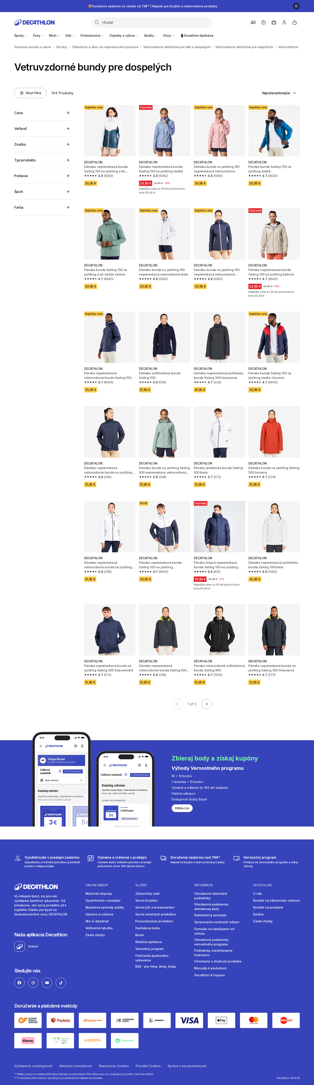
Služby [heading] (141, 885)
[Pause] (296, 6)
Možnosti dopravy (98, 893)
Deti (69, 35)
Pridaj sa (182, 808)
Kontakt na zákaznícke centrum (276, 900)
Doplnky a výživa (123, 35)
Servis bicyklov (146, 900)
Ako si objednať (97, 921)
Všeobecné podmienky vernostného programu (211, 942)
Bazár (139, 935)
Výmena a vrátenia (99, 914)
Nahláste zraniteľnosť (75, 1066)
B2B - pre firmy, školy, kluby (155, 966)
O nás (257, 893)
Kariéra (258, 914)
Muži (53, 35)
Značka (20, 144)
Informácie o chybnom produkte (217, 961)
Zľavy (167, 35)
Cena (18, 113)
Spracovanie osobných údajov (216, 922)
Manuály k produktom (210, 968)
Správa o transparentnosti (187, 1066)
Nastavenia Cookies (114, 1066)
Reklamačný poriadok (210, 915)
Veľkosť (20, 128)
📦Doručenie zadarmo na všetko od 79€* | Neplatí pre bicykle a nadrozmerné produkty (152, 6)
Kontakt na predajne (268, 907)
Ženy (37, 35)
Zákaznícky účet (147, 893)
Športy (19, 35)
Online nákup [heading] (96, 885)
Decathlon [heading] (262, 885)
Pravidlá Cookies (148, 1066)
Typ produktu (25, 160)
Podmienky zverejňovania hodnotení (213, 953)
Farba (18, 207)
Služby (149, 35)
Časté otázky (95, 935)
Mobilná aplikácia (148, 942)
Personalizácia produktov (154, 921)
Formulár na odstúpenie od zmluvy (214, 931)
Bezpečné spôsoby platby (104, 907)
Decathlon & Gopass (209, 975)
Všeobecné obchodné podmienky (210, 896)
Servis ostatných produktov (155, 914)
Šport (18, 191)
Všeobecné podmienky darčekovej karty (211, 906)
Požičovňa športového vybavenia (151, 958)
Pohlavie (21, 176)
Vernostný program (149, 949)
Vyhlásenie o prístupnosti (33, 1066)
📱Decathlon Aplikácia (196, 35)
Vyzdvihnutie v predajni (103, 900)
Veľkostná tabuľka (99, 928)
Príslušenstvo (90, 35)
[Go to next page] (207, 704)
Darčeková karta (147, 928)
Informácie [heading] (203, 885)
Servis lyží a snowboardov (154, 907)
